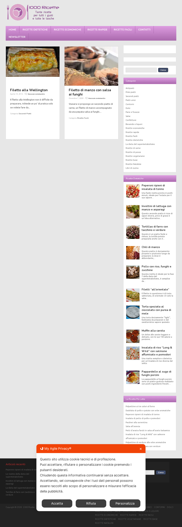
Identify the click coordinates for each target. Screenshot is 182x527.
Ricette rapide (97, 29)
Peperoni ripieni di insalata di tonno (153, 187)
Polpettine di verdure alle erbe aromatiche (146, 442)
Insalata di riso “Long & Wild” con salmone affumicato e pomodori (157, 351)
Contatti (144, 29)
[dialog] (91, 477)
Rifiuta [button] (91, 503)
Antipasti (130, 88)
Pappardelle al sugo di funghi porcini (156, 373)
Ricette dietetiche (35, 29)
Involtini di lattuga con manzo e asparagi (156, 207)
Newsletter (17, 37)
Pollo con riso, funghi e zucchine (156, 268)
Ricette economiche (67, 29)
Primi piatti (131, 92)
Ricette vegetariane (135, 156)
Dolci (128, 108)
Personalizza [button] (125, 503)
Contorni (130, 104)
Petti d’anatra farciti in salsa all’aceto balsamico (148, 430)
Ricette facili (123, 29)
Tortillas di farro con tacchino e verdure (155, 228)
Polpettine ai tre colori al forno (140, 406)
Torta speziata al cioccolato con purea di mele (156, 310)
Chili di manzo (151, 247)
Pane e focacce (133, 112)
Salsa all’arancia (133, 426)
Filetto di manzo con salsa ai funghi (90, 92)
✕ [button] (140, 449)
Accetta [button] (57, 503)
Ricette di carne (133, 148)
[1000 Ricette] (33, 20)
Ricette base (132, 160)
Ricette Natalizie (133, 164)
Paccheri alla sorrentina (136, 422)
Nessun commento (36, 94)
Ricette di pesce (133, 152)
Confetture (131, 120)
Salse (128, 116)
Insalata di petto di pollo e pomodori (143, 418)
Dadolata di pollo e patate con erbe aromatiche (148, 410)
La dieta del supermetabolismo (140, 144)
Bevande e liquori (134, 124)
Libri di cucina (132, 168)
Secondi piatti (25, 113)
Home (12, 29)
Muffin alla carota (153, 330)
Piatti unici (131, 100)
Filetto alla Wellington (29, 90)
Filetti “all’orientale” (155, 289)
